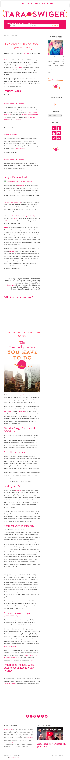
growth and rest (24, 395)
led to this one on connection (30, 114)
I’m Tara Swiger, (8, 729)
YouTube (54, 133)
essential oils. (29, 737)
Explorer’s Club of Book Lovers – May (22, 46)
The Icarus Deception (10, 683)
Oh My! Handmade (14, 757)
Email (59, 138)
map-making (21, 411)
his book (16, 218)
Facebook (59, 128)
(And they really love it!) (10, 742)
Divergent (12, 251)
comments (9, 84)
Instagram (59, 133)
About (37, 3)
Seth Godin (18, 490)
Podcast (30, 3)
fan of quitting (19, 67)
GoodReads (21, 103)
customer (18, 119)
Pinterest (54, 138)
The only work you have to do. (22, 334)
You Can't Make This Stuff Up (12, 202)
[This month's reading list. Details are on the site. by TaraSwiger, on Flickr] (18, 181)
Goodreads (13, 134)
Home (23, 3)
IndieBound (13, 103)
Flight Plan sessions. (10, 646)
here (32, 660)
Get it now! (55, 25)
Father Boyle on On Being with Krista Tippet (24, 216)
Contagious (20, 185)
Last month (7, 60)
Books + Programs (47, 3)
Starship (28, 731)
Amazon (7, 103)
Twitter (54, 128)
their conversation (11, 221)
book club (26, 53)
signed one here (20, 148)
